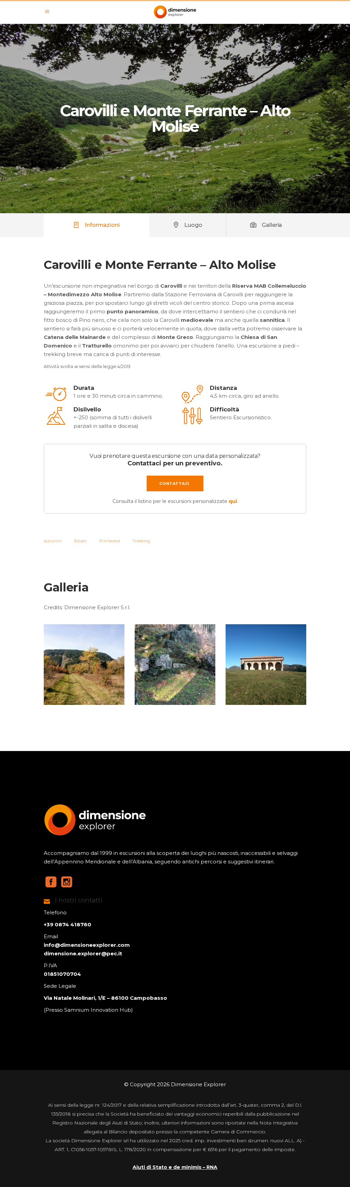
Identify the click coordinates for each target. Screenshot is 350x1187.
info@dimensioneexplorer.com (87, 945)
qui (233, 501)
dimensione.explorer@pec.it (83, 953)
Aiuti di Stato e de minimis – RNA (175, 1167)
